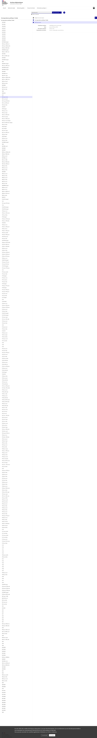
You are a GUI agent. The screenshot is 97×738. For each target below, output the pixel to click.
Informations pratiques (41, 8)
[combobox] (57, 13)
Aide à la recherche (36, 14)
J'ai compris (52, 735)
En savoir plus (44, 735)
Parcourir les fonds (31, 8)
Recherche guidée (20, 8)
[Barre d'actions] (96, 18)
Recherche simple (11, 8)
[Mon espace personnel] (93, 8)
